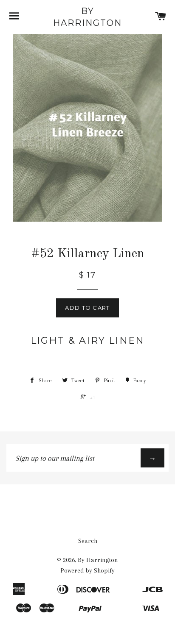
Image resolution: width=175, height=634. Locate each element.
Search (87, 541)
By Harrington (87, 17)
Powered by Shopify (87, 570)
